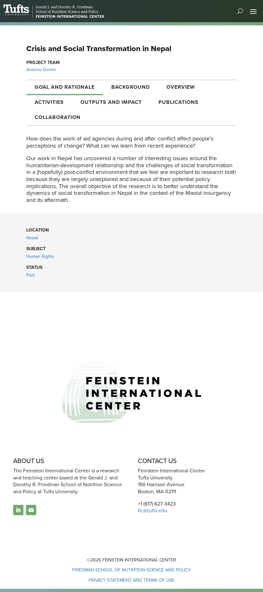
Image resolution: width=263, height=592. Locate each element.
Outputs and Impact (111, 102)
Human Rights (40, 256)
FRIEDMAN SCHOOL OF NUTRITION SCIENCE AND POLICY (131, 570)
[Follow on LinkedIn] (18, 510)
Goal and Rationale (65, 87)
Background (130, 87)
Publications (178, 102)
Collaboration (58, 117)
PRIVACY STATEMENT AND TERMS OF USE (131, 580)
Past (30, 275)
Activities (49, 102)
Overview (180, 87)
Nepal (32, 237)
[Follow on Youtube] (31, 510)
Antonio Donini (41, 69)
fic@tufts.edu (152, 510)
